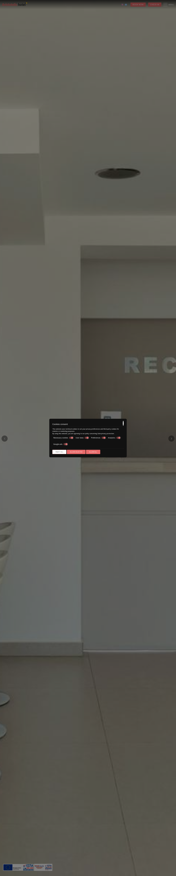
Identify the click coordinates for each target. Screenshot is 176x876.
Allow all (93, 452)
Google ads (57, 444)
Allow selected (76, 452)
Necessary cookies (60, 438)
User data (80, 438)
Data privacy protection (105, 433)
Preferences (95, 438)
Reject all (59, 452)
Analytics (111, 438)
